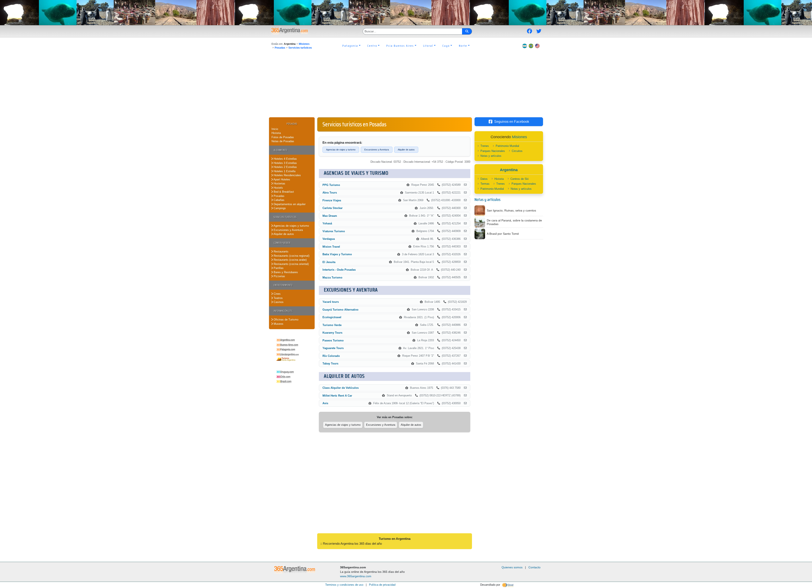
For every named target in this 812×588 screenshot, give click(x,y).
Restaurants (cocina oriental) (291, 264)
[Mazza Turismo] (465, 277)
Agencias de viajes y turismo (291, 225)
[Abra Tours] (465, 193)
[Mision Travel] (465, 246)
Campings (279, 208)
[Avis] (465, 403)
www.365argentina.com (355, 576)
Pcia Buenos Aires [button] (400, 45)
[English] (537, 45)
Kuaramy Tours (332, 332)
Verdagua (328, 238)
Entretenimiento (283, 285)
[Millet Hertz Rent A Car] (465, 395)
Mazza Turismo (332, 277)
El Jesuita (328, 262)
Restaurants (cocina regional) (291, 255)
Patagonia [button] (350, 45)
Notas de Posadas (283, 141)
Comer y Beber (282, 243)
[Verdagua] (465, 239)
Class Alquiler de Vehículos (340, 387)
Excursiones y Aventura (288, 230)
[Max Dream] (465, 216)
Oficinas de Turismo (285, 319)
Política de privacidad (382, 584)
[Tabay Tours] (465, 364)
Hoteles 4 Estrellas (285, 158)
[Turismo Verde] (465, 325)
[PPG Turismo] (465, 185)
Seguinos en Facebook (511, 121)
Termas (485, 183)
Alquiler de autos (283, 234)
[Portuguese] (531, 45)
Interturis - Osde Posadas (339, 269)
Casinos (278, 302)
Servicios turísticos (300, 47)
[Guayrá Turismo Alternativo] (465, 309)
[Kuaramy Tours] (465, 333)
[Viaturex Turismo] (465, 231)
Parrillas (278, 268)
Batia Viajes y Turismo (337, 254)
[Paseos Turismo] (465, 340)
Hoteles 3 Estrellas (285, 163)
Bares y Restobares (285, 272)
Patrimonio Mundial (507, 145)
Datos (484, 178)
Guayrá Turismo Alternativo (340, 309)
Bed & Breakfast (283, 191)
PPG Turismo (331, 185)
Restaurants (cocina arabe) (290, 259)
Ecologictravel (331, 317)
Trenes (484, 145)
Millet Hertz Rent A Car (337, 395)
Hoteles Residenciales (287, 175)
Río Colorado (331, 355)
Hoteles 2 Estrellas (285, 167)
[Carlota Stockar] (465, 208)
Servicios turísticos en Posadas (354, 124)
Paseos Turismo (333, 340)
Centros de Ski (519, 178)
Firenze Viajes (331, 200)
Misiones (304, 43)
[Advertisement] (406, 85)
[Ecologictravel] (465, 317)
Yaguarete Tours (333, 348)
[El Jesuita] (465, 262)
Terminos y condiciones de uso (344, 584)
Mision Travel (331, 246)
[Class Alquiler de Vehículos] (465, 388)
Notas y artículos (490, 155)
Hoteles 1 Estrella (284, 171)
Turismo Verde (332, 325)
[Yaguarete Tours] (465, 348)
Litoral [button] (428, 45)
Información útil (283, 311)
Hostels (278, 187)
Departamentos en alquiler (289, 204)
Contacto (534, 567)
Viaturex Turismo (333, 231)
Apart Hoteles (281, 179)
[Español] (524, 45)
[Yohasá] (465, 223)
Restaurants (280, 251)
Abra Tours (329, 192)
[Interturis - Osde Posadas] (465, 270)
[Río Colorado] (465, 356)
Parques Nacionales (492, 151)
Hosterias (279, 183)
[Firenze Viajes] (465, 200)
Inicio (275, 129)
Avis (325, 403)
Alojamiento (280, 150)
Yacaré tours (330, 301)
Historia (276, 133)
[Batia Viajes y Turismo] (465, 254)
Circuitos (517, 151)
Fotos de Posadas (283, 137)
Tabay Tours (330, 363)
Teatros (278, 298)
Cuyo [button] (446, 45)
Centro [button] (372, 45)
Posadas (280, 47)
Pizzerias (279, 276)
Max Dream (329, 215)
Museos (278, 323)
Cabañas (278, 200)
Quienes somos (512, 567)
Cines (277, 293)
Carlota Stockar (332, 208)
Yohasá (327, 223)
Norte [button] (463, 45)
